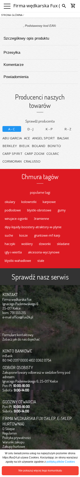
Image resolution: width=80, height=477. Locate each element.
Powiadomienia (16, 77)
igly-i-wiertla (13, 252)
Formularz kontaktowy (17, 335)
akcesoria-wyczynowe (44, 252)
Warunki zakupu (13, 442)
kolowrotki (28, 202)
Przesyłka (12, 52)
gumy (62, 210)
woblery (27, 244)
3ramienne (41, 218)
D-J (30, 129)
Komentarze (14, 65)
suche (9, 235)
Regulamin (9, 433)
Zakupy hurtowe (13, 446)
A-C (12, 129)
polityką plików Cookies (60, 461)
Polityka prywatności (16, 437)
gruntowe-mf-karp (47, 235)
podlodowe (13, 210)
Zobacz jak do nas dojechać (21, 339)
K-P (49, 129)
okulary (10, 202)
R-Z (68, 129)
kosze (23, 235)
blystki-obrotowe (39, 210)
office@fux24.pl (22, 317)
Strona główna (11, 15)
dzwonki (45, 244)
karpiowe (49, 202)
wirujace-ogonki (16, 218)
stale (40, 261)
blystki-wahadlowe (18, 261)
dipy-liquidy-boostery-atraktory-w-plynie (33, 227)
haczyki (10, 244)
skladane (63, 244)
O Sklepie (8, 429)
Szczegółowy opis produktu (26, 38)
